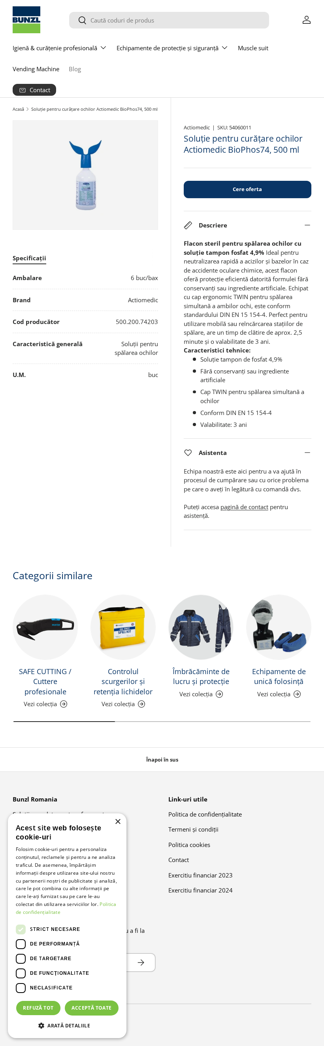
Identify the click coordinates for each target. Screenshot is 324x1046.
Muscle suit (253, 48)
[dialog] (67, 925)
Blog (75, 69)
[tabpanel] (85, 326)
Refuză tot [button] (38, 1007)
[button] (67, 1025)
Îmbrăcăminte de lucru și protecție (201, 676)
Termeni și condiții (193, 829)
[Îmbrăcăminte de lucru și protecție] (201, 627)
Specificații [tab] (29, 258)
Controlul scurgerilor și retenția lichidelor (123, 681)
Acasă (18, 109)
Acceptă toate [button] (91, 1007)
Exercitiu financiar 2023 (200, 875)
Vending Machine (36, 69)
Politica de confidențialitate (205, 814)
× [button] (118, 822)
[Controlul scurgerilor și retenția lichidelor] (123, 627)
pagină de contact (244, 507)
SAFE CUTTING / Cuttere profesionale (45, 681)
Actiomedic (197, 127)
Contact (178, 860)
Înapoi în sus (162, 759)
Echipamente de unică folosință (279, 676)
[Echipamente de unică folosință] (279, 627)
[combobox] (169, 20)
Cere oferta (247, 189)
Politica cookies (189, 845)
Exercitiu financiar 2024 (200, 890)
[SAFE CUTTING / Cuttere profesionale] (45, 627)
